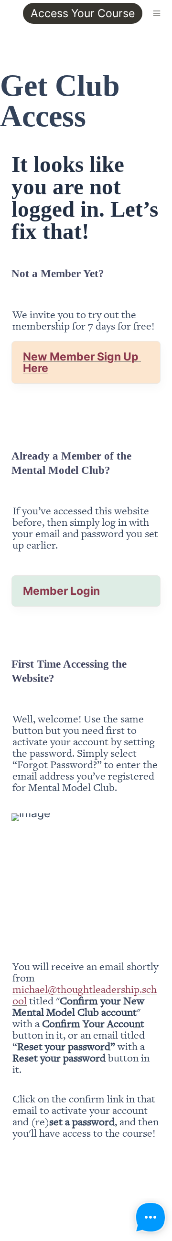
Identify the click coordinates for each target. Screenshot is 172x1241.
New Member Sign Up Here (82, 362)
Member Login (61, 591)
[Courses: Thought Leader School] (7, 13)
